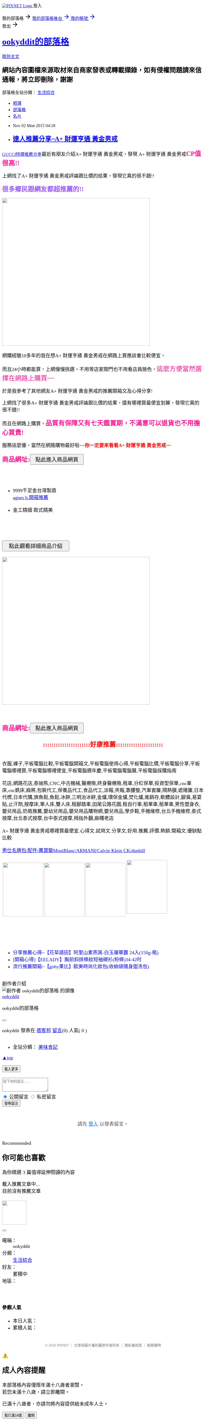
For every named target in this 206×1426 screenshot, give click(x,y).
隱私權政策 (133, 1345)
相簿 (17, 103)
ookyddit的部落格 (35, 41)
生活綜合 (46, 92)
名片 (17, 116)
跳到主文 (10, 56)
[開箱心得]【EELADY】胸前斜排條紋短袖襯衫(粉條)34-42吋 (77, 959)
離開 (31, 1415)
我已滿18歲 (13, 1415)
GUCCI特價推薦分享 (22, 154)
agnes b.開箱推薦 (30, 497)
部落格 (19, 109)
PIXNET (63, 1345)
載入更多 (11, 1069)
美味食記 (48, 1047)
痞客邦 (43, 1030)
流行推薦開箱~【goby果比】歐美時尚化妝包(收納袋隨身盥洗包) (81, 966)
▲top (7, 1057)
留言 (57, 1030)
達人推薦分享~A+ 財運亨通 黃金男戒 (65, 138)
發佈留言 (11, 1103)
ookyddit (10, 996)
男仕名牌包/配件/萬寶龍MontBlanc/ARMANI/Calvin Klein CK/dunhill (73, 850)
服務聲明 (154, 1345)
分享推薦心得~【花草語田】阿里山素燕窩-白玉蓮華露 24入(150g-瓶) (86, 952)
